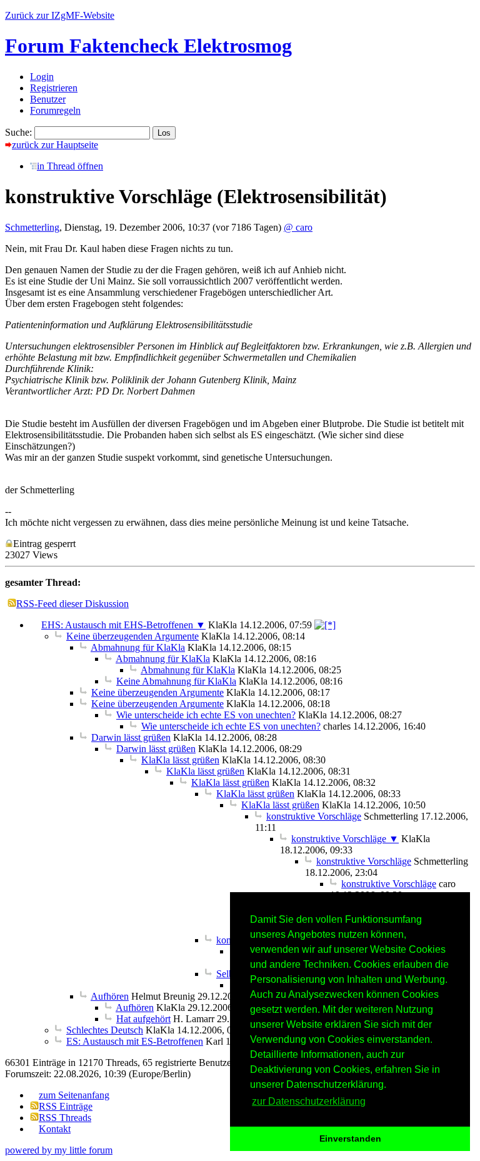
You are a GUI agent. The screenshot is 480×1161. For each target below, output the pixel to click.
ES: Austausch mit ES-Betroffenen (134, 1041)
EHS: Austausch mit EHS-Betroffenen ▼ (123, 625)
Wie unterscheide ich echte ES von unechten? (206, 715)
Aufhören (110, 996)
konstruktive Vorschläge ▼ (345, 838)
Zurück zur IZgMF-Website (59, 15)
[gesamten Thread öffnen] (325, 625)
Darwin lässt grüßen (131, 737)
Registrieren (54, 88)
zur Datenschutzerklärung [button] (309, 1101)
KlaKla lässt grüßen (180, 760)
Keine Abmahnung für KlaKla (176, 681)
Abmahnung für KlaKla (138, 647)
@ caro (298, 227)
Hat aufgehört (143, 1018)
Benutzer (48, 99)
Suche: (18, 132)
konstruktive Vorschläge (313, 816)
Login (42, 76)
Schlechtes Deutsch (104, 1030)
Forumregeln (55, 110)
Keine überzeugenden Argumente (132, 636)
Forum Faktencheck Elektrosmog (148, 45)
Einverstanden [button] (350, 1138)
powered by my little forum (58, 1150)
